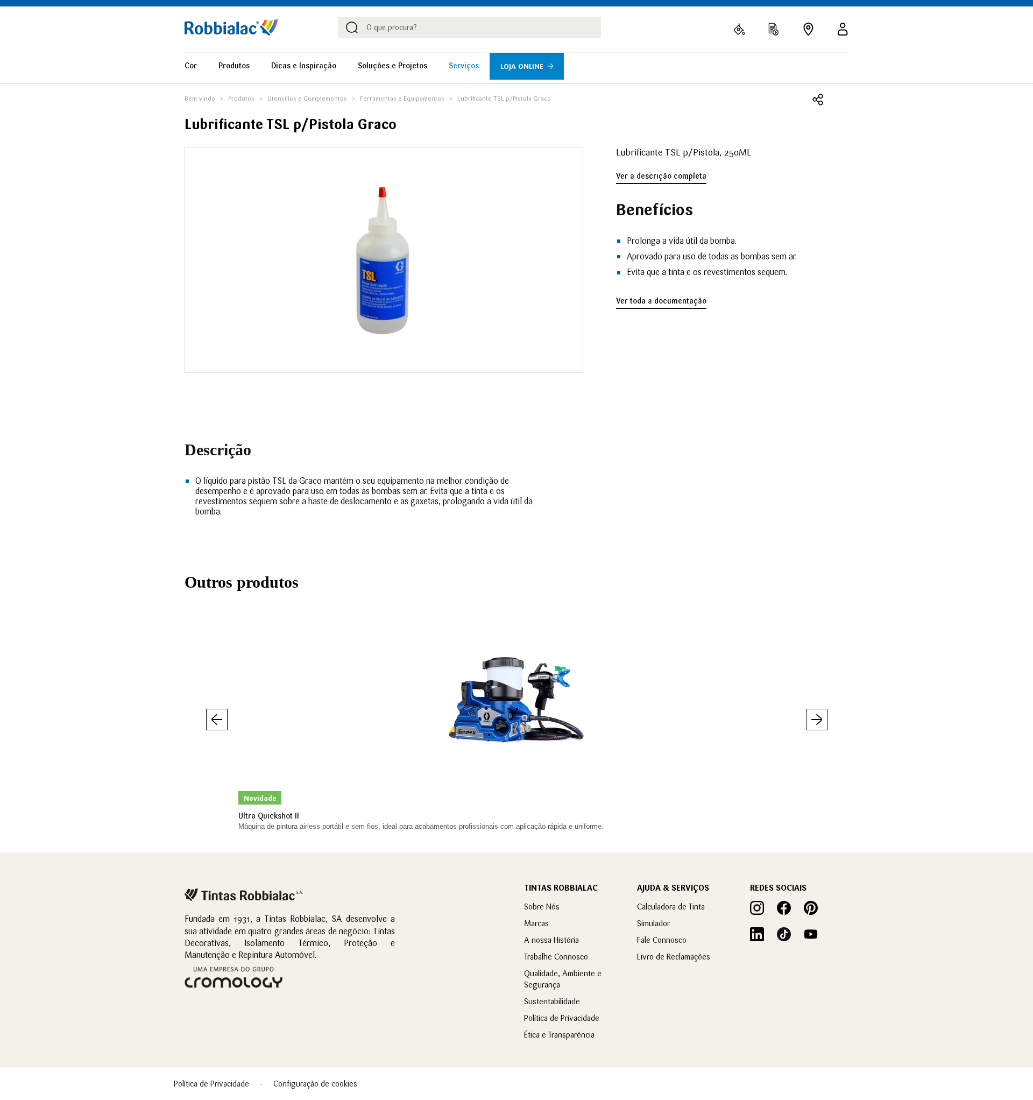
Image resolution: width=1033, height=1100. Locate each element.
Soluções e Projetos (392, 65)
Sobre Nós (542, 906)
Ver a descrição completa (661, 176)
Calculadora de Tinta (671, 906)
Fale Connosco (662, 940)
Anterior (217, 719)
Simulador (653, 923)
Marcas (536, 923)
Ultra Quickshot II (268, 816)
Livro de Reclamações (673, 956)
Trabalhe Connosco (556, 956)
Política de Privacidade (561, 1018)
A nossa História (551, 940)
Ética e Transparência (559, 1035)
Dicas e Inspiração (303, 65)
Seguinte (816, 719)
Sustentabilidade (552, 1001)
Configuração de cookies (315, 1083)
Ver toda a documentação (661, 301)
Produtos (234, 65)
